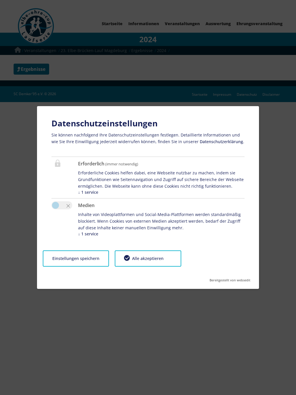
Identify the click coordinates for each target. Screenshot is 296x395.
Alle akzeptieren (148, 258)
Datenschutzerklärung (221, 141)
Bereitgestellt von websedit (230, 278)
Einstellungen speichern (75, 258)
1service (88, 192)
